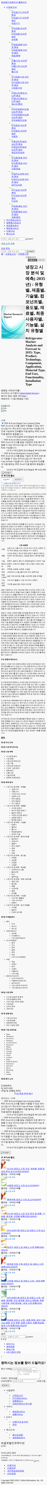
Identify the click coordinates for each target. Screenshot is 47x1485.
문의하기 (5, 1385)
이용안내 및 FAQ (20, 1422)
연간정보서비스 (13, 220)
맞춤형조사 (17, 1401)
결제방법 (10, 1346)
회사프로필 (17, 1435)
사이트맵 (11, 1474)
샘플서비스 (17, 1414)
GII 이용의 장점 (13, 1352)
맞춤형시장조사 (13, 223)
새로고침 (41, 1381)
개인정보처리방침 (15, 1471)
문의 (14, 1425)
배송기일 (10, 1349)
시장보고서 (11, 7)
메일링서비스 (12, 228)
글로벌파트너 (12, 225)
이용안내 (10, 231)
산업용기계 (23, 254)
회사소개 (10, 234)
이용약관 (11, 1468)
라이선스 (10, 1344)
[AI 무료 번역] (23, 1093)
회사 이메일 (6, 1369)
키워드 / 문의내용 (9, 1378)
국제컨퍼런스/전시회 (22, 1404)
